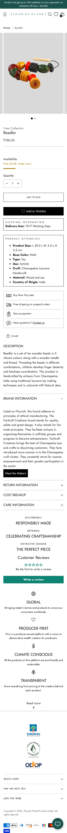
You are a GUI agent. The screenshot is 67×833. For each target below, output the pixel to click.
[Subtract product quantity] (7, 183)
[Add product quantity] (18, 183)
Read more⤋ (34, 705)
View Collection (13, 128)
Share (15, 336)
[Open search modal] (50, 14)
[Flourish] (28, 14)
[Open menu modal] (4, 14)
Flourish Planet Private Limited (38, 811)
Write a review (33, 579)
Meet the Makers (15, 473)
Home (6, 28)
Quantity (8, 175)
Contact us (38, 323)
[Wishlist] (56, 14)
